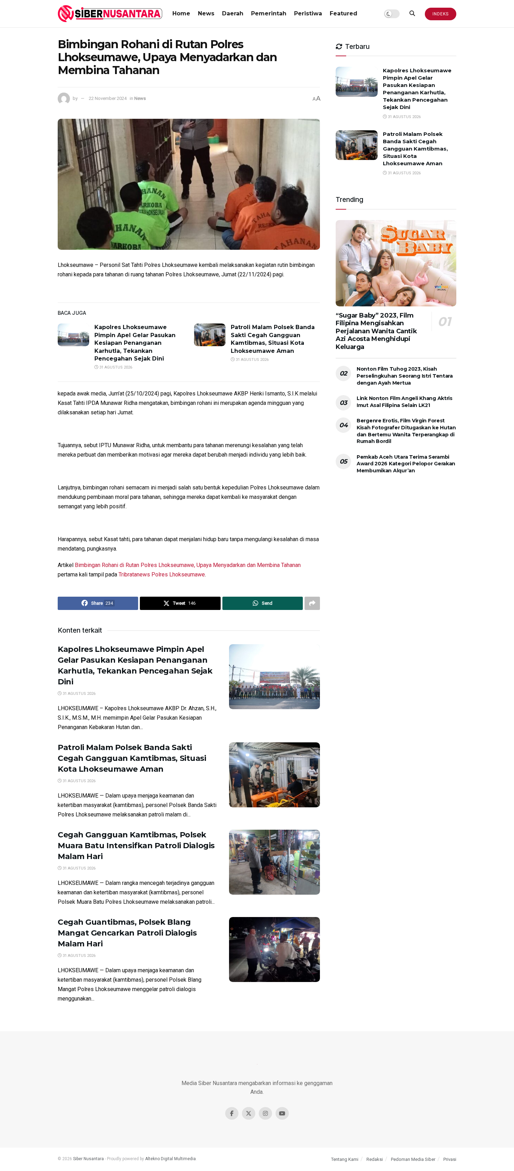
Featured (343, 13)
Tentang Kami (344, 1159)
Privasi (449, 1159)
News (206, 13)
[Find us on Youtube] (282, 1113)
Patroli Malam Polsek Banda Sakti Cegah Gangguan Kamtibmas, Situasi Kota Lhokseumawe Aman (132, 758)
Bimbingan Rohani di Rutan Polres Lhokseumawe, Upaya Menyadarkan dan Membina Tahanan (188, 565)
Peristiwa (308, 13)
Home (181, 13)
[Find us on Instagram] (265, 1113)
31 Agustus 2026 (115, 367)
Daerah (232, 13)
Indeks (441, 14)
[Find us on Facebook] (231, 1113)
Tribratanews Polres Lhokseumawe (162, 574)
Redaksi (374, 1159)
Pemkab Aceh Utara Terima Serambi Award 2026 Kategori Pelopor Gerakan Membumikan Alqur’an (406, 464)
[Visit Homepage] (110, 13)
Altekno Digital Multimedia (170, 1158)
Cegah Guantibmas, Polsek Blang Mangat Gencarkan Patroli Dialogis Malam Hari (127, 932)
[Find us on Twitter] (248, 1113)
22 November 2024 (108, 98)
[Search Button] (412, 13)
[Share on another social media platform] (312, 603)
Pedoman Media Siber (413, 1159)
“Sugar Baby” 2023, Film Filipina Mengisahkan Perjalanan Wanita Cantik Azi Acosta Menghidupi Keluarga (376, 331)
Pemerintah (268, 13)
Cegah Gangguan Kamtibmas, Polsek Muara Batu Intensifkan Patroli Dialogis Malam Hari (136, 845)
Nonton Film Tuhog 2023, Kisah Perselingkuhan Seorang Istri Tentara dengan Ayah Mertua (405, 376)
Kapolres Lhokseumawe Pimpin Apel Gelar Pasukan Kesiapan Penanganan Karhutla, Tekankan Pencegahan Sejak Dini (135, 343)
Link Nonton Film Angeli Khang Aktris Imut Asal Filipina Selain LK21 (404, 401)
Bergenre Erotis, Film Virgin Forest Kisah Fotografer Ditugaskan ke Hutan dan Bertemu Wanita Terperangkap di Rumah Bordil (406, 430)
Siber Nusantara (88, 1158)
